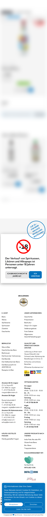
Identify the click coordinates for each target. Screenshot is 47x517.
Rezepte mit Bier (8, 370)
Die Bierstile (6, 359)
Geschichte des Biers (9, 350)
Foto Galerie (28, 331)
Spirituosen (6, 326)
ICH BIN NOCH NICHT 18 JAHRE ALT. (17, 274)
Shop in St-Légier (30, 326)
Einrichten (33, 504)
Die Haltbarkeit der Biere (11, 362)
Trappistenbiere (30, 448)
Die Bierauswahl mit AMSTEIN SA (9, 366)
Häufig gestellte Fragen (10, 439)
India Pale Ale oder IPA (32, 439)
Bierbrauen (6, 353)
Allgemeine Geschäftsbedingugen (32, 335)
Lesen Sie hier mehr (23, 509)
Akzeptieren (13, 504)
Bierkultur (27, 323)
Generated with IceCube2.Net (33, 515)
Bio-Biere (27, 445)
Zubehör (5, 328)
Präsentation (29, 320)
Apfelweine (6, 323)
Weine (4, 320)
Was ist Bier (6, 347)
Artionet (19, 515)
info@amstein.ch (8, 420)
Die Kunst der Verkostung (11, 356)
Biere (3, 317)
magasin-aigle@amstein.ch (12, 407)
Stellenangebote (30, 328)
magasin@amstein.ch (9, 392)
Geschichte (28, 317)
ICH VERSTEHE (35, 274)
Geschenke (6, 331)
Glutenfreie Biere (30, 442)
